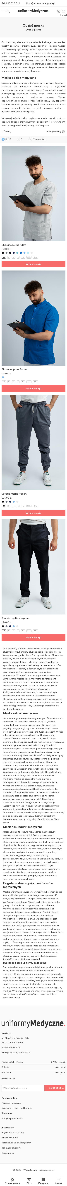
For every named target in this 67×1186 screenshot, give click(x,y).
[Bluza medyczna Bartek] (33, 318)
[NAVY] (13, 252)
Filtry (8, 131)
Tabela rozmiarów (11, 1147)
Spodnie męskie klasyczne (15, 618)
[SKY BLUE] (28, 252)
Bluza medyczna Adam (14, 245)
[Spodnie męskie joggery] (33, 442)
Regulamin (7, 1113)
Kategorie (43, 1183)
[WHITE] (31, 252)
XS (4, 257)
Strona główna (33, 29)
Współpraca (8, 1152)
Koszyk (58, 1183)
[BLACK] (3, 252)
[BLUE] (24, 252)
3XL (35, 257)
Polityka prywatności (12, 1118)
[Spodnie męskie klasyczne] (33, 567)
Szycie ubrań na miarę (13, 1132)
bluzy (33, 45)
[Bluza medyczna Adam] (33, 193)
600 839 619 (13, 3)
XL (23, 257)
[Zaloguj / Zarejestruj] (59, 11)
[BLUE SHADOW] (17, 252)
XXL (29, 257)
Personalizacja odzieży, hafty (16, 1142)
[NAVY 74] (10, 252)
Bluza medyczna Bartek (14, 369)
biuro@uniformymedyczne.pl (40, 3)
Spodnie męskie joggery (14, 493)
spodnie (57, 56)
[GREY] (6, 252)
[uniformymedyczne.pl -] (33, 11)
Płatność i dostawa (11, 1102)
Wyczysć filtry (39, 139)
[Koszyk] (63, 11)
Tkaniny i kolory (10, 1137)
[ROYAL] (20, 252)
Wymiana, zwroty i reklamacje (17, 1108)
